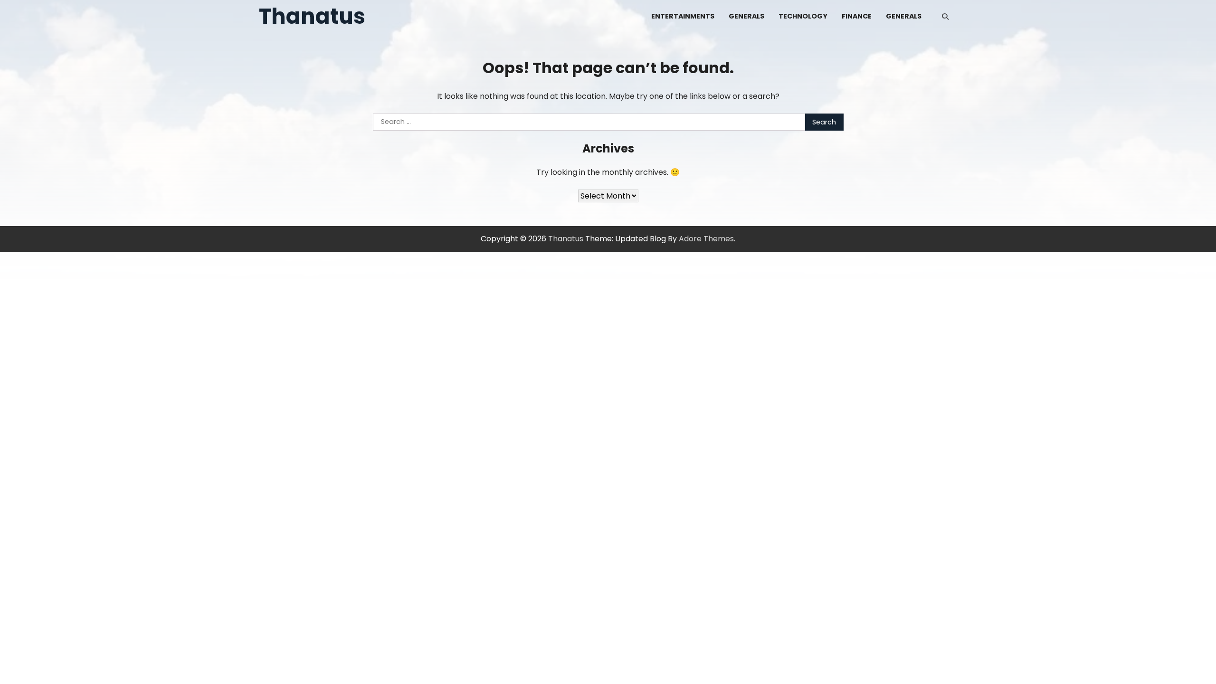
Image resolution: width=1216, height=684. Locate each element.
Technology (803, 16)
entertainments (682, 16)
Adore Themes (706, 238)
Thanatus (312, 16)
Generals (746, 16)
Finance (857, 16)
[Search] (945, 17)
